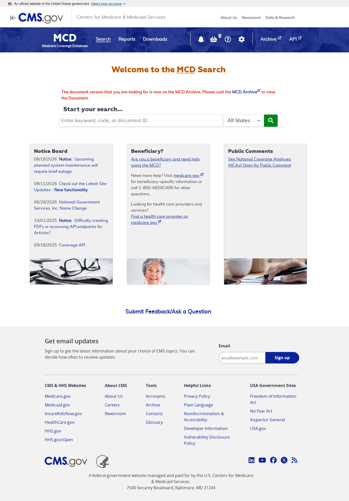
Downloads (155, 39)
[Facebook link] (273, 460)
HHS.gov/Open (59, 439)
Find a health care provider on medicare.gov (159, 219)
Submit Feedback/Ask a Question (168, 311)
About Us (228, 18)
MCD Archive (244, 92)
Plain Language (198, 405)
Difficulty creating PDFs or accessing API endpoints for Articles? (71, 227)
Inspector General (267, 420)
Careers (112, 405)
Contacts (154, 413)
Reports (127, 39)
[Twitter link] (284, 460)
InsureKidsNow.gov (63, 413)
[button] (201, 40)
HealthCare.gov (59, 422)
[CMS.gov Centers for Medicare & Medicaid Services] (38, 18)
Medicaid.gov (57, 405)
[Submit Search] (271, 121)
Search (103, 39)
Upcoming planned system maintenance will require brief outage (66, 165)
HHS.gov (53, 431)
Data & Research (280, 18)
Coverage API (72, 245)
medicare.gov (187, 176)
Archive (153, 405)
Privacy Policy (197, 396)
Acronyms (155, 396)
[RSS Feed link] (294, 460)
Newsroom (251, 18)
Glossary (154, 422)
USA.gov (258, 428)
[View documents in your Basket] (214, 40)
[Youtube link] (262, 460)
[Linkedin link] (251, 460)
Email (224, 346)
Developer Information (206, 428)
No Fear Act (261, 411)
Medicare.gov (58, 396)
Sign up (282, 357)
